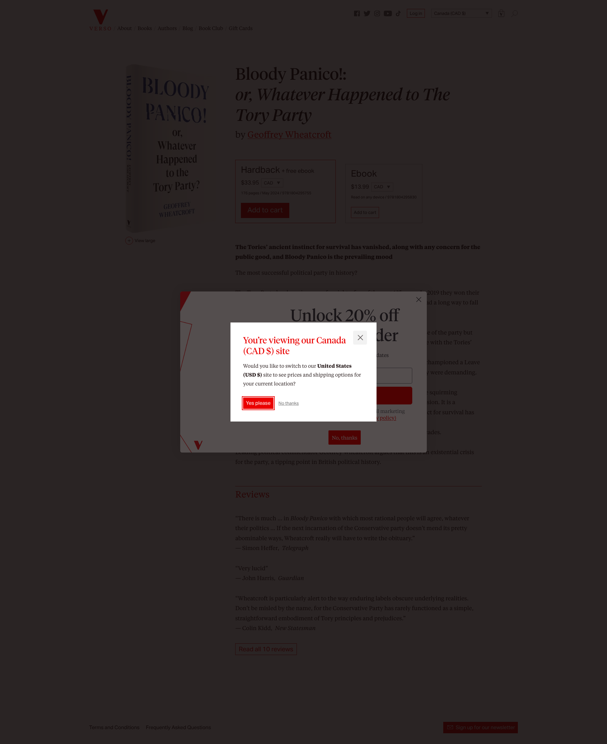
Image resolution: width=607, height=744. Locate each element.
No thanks (289, 403)
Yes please (258, 403)
